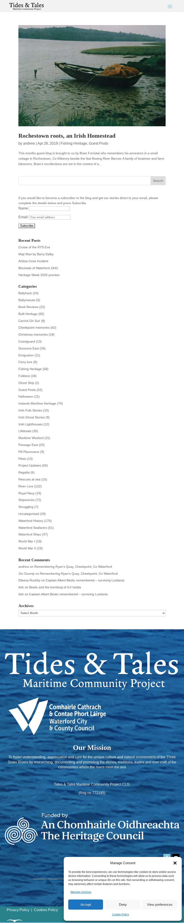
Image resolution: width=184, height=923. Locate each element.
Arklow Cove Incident (33, 261)
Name (23, 208)
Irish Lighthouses (30, 424)
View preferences (160, 904)
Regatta (24, 472)
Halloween (25, 396)
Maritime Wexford (31, 438)
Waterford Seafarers (32, 527)
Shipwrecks (26, 500)
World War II (27, 548)
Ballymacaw (26, 300)
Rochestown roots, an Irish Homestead (66, 136)
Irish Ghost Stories (31, 417)
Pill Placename (28, 452)
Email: (23, 217)
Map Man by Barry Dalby (36, 254)
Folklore (24, 376)
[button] (175, 863)
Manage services (80, 892)
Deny (123, 904)
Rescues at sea (29, 479)
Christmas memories (33, 334)
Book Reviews (28, 307)
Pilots (22, 458)
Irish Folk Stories (30, 410)
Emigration (26, 355)
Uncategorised (28, 514)
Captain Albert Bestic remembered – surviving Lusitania (85, 580)
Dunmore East (28, 348)
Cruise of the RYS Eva (34, 247)
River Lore (25, 486)
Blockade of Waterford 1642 (38, 268)
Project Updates (29, 465)
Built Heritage (27, 314)
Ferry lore (25, 362)
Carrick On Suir (29, 321)
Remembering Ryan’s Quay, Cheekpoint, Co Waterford (73, 566)
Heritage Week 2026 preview (38, 275)
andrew (29, 143)
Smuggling (25, 507)
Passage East (28, 445)
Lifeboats (24, 431)
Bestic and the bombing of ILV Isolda (55, 587)
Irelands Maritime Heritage (37, 403)
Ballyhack (25, 293)
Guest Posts (98, 143)
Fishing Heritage (74, 143)
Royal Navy (26, 493)
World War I (26, 541)
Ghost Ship (26, 383)
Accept (86, 904)
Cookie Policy (120, 914)
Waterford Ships (29, 534)
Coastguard (26, 341)
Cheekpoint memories (34, 327)
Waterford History (30, 521)
